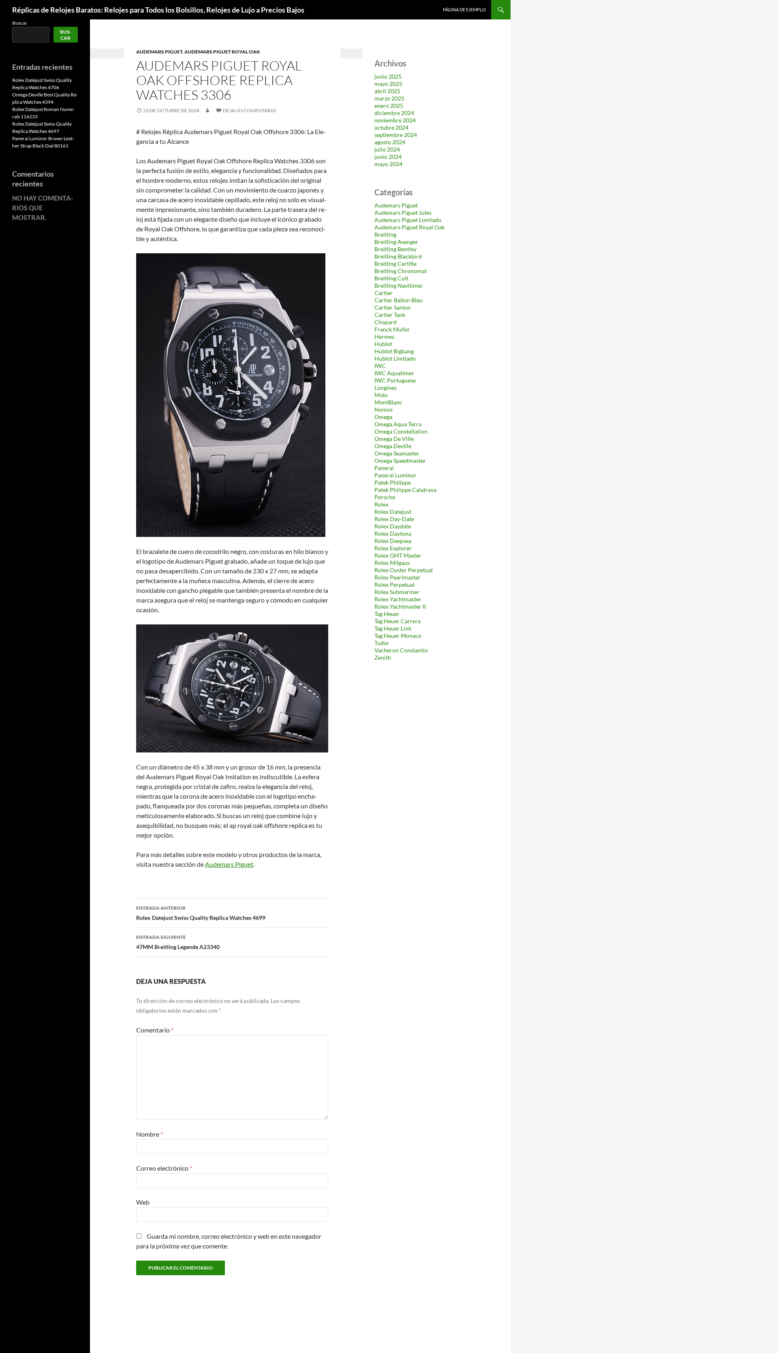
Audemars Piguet (159, 52)
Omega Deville (392, 445)
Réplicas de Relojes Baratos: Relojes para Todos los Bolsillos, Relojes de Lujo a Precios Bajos (158, 9)
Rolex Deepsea (392, 540)
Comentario (154, 1030)
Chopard (385, 321)
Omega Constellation (400, 431)
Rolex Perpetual (394, 584)
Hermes (384, 336)
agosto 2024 (389, 142)
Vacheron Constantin (401, 650)
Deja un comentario (249, 110)
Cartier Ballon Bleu (398, 300)
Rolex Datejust (392, 511)
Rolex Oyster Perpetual (403, 569)
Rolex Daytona (392, 533)
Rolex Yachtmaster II (400, 606)
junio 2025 (388, 76)
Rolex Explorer (393, 548)
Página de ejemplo (464, 9)
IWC (380, 365)
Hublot (383, 343)
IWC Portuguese (395, 380)
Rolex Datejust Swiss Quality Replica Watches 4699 (200, 913)
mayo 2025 (388, 83)
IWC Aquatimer (394, 373)
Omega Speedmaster (400, 460)
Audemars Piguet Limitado (407, 219)
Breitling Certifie (395, 263)
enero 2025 (388, 105)
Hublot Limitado (395, 358)
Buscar (19, 23)
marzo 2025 (389, 98)
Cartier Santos (392, 307)
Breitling (385, 234)
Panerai (384, 467)
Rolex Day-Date (394, 518)
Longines (385, 387)
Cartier (383, 292)
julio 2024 (387, 149)
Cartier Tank (389, 314)
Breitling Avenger (396, 241)
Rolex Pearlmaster (397, 577)
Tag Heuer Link (392, 628)
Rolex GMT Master (397, 555)
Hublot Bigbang (394, 351)
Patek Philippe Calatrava (405, 489)
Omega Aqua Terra (397, 424)
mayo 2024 (388, 163)
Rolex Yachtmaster (397, 599)
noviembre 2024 (395, 120)
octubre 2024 (391, 127)
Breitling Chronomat (400, 270)
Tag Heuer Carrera (397, 621)
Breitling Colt (391, 278)
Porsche (384, 497)
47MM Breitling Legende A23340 (178, 942)
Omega (383, 416)
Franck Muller (392, 329)
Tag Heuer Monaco (397, 635)
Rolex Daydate (392, 526)
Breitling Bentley (395, 249)
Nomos (383, 409)
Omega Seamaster (396, 453)
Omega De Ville (394, 438)
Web (143, 1202)
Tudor (381, 642)
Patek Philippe (392, 482)
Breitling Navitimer (398, 285)
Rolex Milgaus (392, 562)
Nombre (149, 1134)
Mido (381, 394)
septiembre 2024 (395, 134)
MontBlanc (388, 402)
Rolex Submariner (396, 591)
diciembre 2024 (394, 112)
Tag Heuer (387, 613)
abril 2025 (387, 91)
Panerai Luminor (395, 475)
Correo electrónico (164, 1168)
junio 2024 (388, 156)
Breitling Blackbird (398, 256)
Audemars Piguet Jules (403, 212)
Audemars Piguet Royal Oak (222, 52)
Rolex (381, 504)
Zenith (382, 657)
